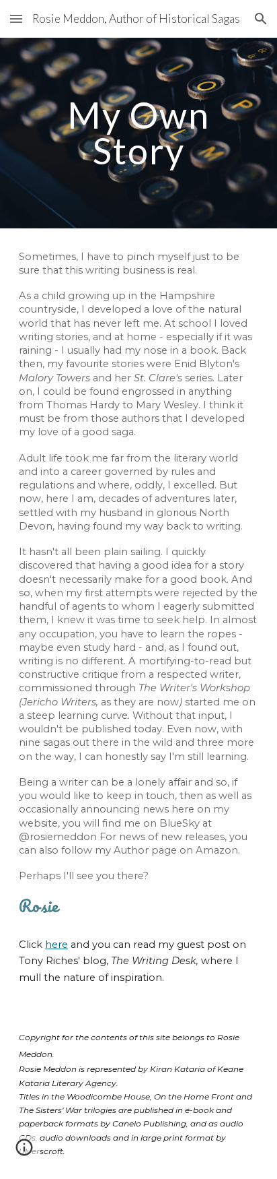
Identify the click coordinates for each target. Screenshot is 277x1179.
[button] (16, 18)
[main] (138, 133)
